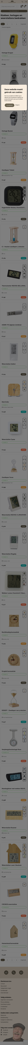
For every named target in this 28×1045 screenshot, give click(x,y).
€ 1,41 (3, 142)
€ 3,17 (3, 604)
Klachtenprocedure (5, 1004)
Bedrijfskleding (4, 1017)
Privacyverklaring (5, 1002)
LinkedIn (5, 1034)
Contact (3, 983)
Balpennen (3, 1015)
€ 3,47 (4, 722)
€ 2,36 (4, 412)
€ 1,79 (3, 258)
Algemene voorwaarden (7, 999)
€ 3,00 (4, 526)
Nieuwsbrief (4, 986)
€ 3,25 (3, 643)
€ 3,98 (4, 800)
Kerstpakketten (4, 1022)
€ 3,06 (4, 565)
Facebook (5, 1030)
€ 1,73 (3, 219)
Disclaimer (3, 1008)
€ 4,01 (3, 837)
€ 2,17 (3, 336)
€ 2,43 (4, 449)
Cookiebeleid (4, 1006)
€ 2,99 (4, 487)
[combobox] (8, 6)
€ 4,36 (4, 876)
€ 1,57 (3, 180)
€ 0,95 (4, 64)
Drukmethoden (4, 992)
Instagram (5, 1032)
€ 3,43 (4, 682)
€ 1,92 (3, 297)
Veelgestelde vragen (6, 988)
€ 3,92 (4, 761)
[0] (20, 7)
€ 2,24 (3, 374)
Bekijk (23, 64)
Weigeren (17, 105)
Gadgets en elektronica (6, 1019)
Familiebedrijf (4, 990)
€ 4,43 (4, 915)
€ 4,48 (4, 955)
